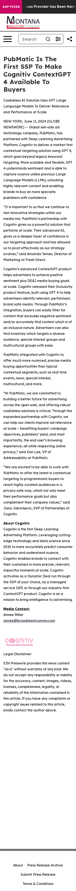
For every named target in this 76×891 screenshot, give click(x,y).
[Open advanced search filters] (58, 39)
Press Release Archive (45, 865)
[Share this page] (70, 39)
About (18, 865)
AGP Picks (11, 7)
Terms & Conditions (38, 884)
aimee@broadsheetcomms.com (29, 620)
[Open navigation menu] (7, 39)
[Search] (48, 39)
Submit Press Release (38, 874)
